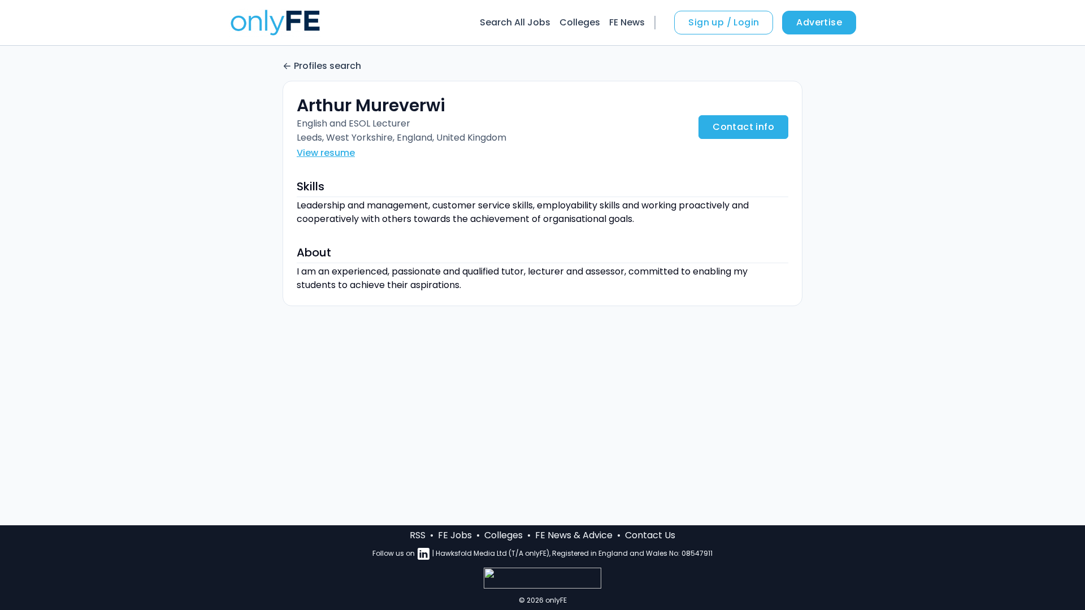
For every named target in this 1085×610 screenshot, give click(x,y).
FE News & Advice (574, 535)
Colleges (579, 22)
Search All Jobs (515, 22)
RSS (418, 535)
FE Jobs (455, 535)
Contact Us (650, 535)
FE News (627, 22)
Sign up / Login (723, 22)
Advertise (819, 22)
